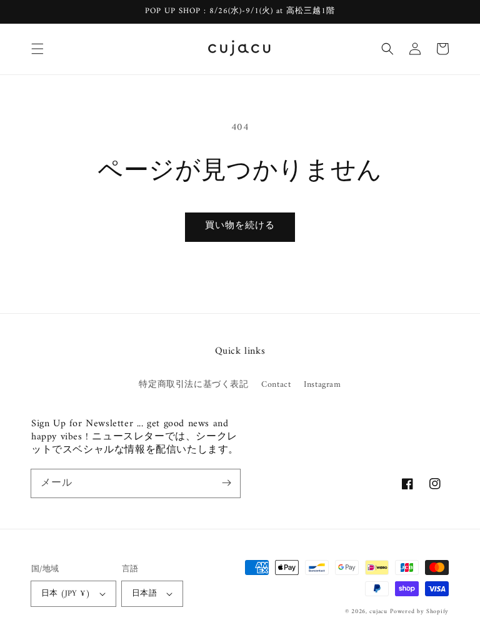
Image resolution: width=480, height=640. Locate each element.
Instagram (322, 384)
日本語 (144, 593)
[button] (37, 48)
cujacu (378, 611)
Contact (276, 384)
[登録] (226, 483)
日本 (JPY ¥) (65, 593)
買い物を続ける (240, 226)
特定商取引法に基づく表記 (193, 384)
